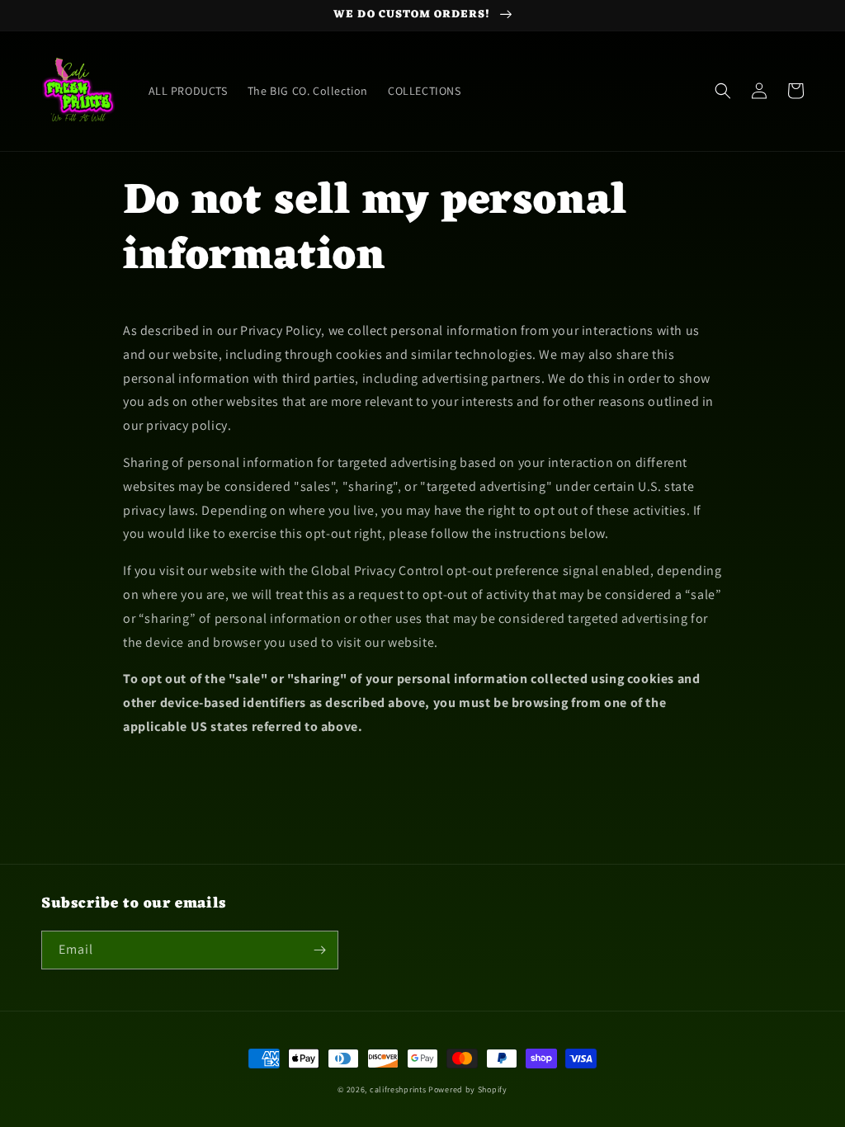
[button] (723, 91)
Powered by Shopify (467, 1089)
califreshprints (398, 1089)
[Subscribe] (319, 950)
